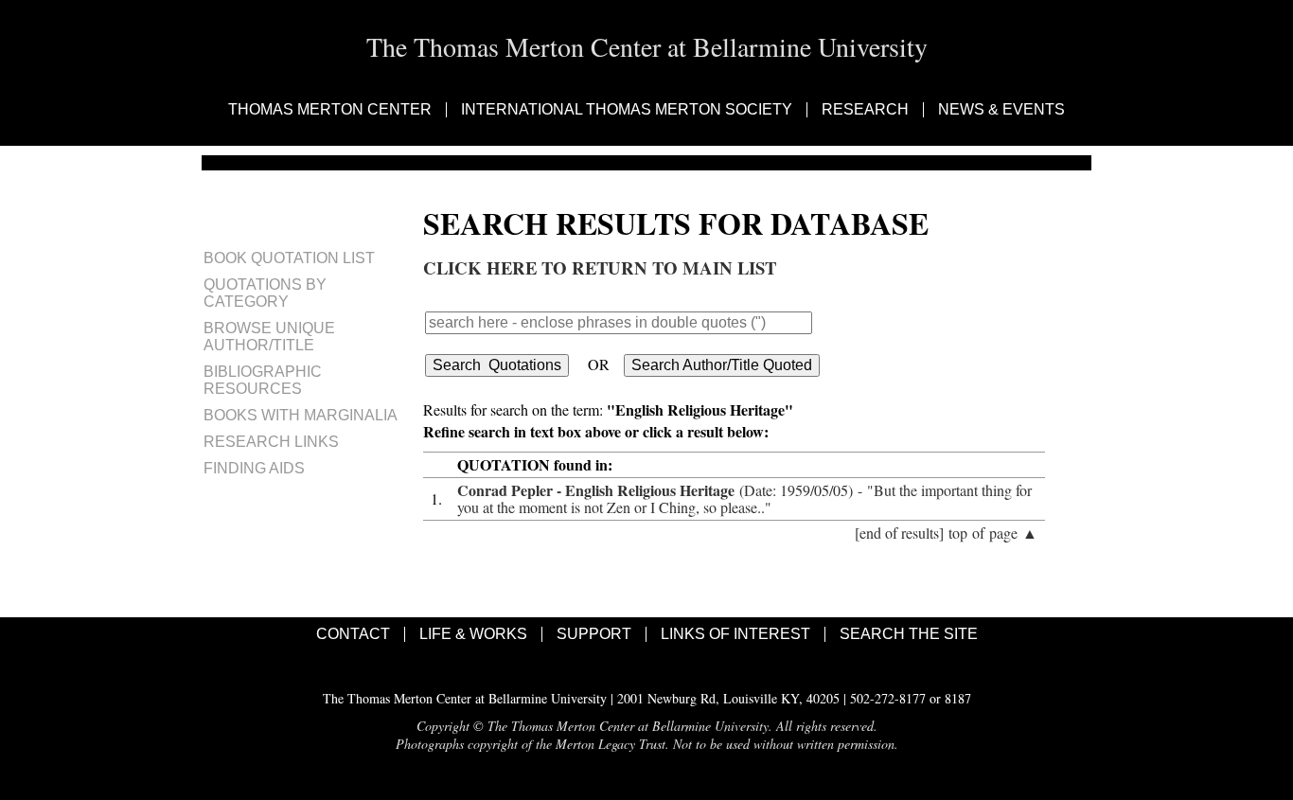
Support (594, 634)
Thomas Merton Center (330, 109)
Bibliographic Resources (263, 380)
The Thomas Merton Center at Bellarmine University (647, 46)
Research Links (271, 442)
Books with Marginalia (301, 415)
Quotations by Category (265, 293)
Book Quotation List (289, 258)
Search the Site (909, 634)
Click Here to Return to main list (599, 267)
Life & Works (473, 634)
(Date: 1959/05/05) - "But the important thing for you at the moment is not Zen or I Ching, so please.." (744, 498)
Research (865, 109)
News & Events (1001, 109)
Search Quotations (497, 365)
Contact (353, 634)
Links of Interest (735, 634)
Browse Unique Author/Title (269, 336)
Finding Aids (254, 468)
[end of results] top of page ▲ (946, 532)
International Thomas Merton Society (626, 109)
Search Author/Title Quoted (721, 365)
